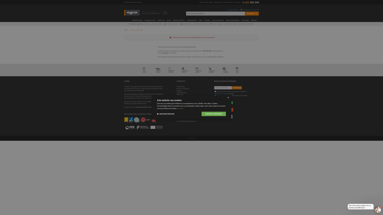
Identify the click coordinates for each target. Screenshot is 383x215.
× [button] (228, 97)
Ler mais (180, 108)
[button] (165, 114)
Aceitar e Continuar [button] (213, 114)
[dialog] (191, 107)
